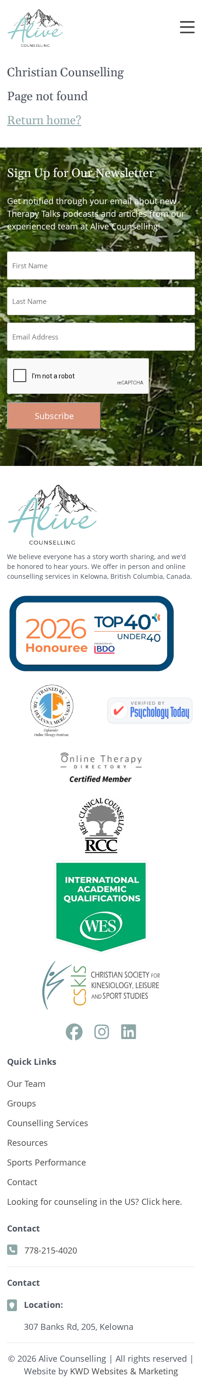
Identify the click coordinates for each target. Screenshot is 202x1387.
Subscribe (54, 415)
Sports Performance (46, 1162)
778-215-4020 (50, 1250)
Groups (21, 1103)
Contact (22, 1182)
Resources (27, 1142)
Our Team (26, 1083)
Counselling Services (47, 1123)
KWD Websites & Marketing (124, 1371)
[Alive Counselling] (150, 711)
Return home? (44, 120)
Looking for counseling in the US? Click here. (94, 1201)
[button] (187, 28)
